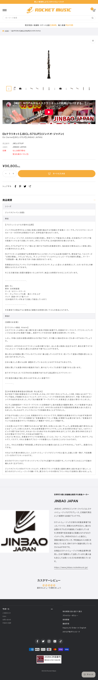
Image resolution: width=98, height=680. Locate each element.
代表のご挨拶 (7, 623)
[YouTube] (54, 641)
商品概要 (7, 200)
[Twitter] (25, 186)
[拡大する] (92, 40)
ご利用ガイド (7, 613)
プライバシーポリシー (70, 615)
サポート (6, 609)
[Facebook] (15, 186)
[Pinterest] (20, 186)
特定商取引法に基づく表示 (72, 611)
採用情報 (66, 619)
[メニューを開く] (5, 10)
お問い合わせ (7, 619)
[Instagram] (49, 641)
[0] (94, 10)
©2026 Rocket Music (49, 671)
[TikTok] (60, 641)
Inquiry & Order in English (74, 627)
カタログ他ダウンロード (71, 632)
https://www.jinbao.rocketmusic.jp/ (71, 567)
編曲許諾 (66, 623)
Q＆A (4, 616)
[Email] (30, 186)
